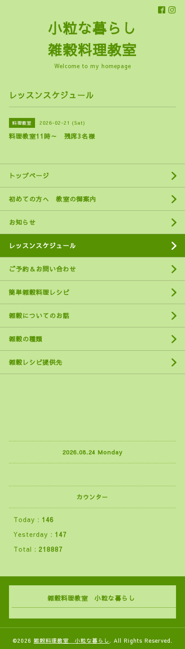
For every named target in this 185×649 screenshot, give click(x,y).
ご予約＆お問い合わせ (42, 268)
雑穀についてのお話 (39, 315)
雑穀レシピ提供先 (36, 361)
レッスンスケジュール (42, 245)
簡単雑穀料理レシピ (39, 291)
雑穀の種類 (26, 338)
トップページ (29, 175)
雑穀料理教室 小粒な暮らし (72, 640)
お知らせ (22, 222)
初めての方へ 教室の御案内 (53, 198)
